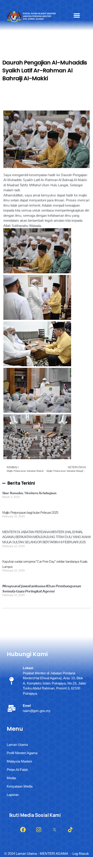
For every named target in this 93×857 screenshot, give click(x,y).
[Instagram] (38, 829)
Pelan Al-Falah (17, 770)
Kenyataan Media (20, 786)
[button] (77, 15)
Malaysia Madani (19, 761)
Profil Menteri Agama (22, 753)
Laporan (13, 795)
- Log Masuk (79, 853)
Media (11, 778)
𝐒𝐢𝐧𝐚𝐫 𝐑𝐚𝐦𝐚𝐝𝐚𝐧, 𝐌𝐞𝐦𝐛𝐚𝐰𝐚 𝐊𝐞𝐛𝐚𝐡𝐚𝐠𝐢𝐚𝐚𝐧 (29, 493)
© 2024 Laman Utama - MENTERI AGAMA (36, 853)
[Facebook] (22, 829)
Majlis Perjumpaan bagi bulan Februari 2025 (30, 512)
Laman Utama (17, 744)
